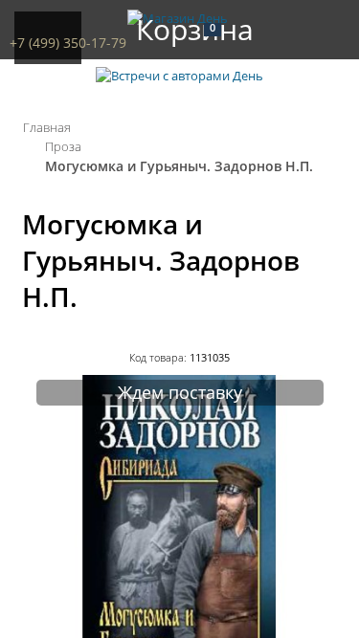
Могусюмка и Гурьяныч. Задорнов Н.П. (179, 166)
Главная (47, 127)
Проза (63, 146)
